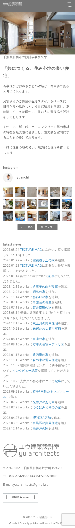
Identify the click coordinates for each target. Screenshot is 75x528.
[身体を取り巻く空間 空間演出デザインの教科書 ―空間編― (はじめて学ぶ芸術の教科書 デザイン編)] (67, 215)
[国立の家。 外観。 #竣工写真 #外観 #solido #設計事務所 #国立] (55, 215)
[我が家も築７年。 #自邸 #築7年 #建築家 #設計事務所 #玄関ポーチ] (8, 204)
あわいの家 (40, 297)
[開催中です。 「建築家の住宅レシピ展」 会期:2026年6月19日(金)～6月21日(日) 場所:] (55, 192)
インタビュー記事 (25, 370)
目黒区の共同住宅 (45, 423)
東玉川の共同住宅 (45, 323)
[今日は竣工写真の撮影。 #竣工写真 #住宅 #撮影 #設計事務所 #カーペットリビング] (20, 192)
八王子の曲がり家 (45, 286)
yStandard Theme (18, 523)
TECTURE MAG (31, 249)
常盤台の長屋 (42, 302)
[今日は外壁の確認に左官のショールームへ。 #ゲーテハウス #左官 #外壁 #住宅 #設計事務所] (32, 192)
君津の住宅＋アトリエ (48, 344)
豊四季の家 (40, 355)
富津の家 (39, 339)
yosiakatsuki (36, 523)
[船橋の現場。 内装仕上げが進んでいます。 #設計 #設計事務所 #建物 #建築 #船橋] (32, 215)
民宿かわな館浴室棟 (47, 328)
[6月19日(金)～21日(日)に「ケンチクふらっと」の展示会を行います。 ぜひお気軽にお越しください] (43, 204)
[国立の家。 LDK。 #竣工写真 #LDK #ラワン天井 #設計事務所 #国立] (8, 215)
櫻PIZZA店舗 (42, 418)
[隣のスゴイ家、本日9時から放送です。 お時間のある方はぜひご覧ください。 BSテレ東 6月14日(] (20, 204)
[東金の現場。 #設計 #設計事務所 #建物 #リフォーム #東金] (20, 215)
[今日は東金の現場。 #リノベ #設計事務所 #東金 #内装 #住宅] (43, 192)
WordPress (61, 523)
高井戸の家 (40, 428)
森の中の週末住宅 (45, 360)
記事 (51, 276)
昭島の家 (39, 292)
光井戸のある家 (44, 402)
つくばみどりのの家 (47, 407)
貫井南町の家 (42, 307)
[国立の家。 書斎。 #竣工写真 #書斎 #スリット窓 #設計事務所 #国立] (55, 204)
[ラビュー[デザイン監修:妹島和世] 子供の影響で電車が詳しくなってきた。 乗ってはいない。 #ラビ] (67, 204)
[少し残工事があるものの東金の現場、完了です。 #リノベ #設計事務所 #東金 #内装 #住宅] (8, 192)
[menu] (69, 4)
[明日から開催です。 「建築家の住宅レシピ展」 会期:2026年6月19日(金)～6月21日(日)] (67, 192)
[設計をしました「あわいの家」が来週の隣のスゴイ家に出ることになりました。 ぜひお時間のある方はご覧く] (32, 204)
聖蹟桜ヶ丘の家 (44, 260)
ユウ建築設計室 (42, 517)
